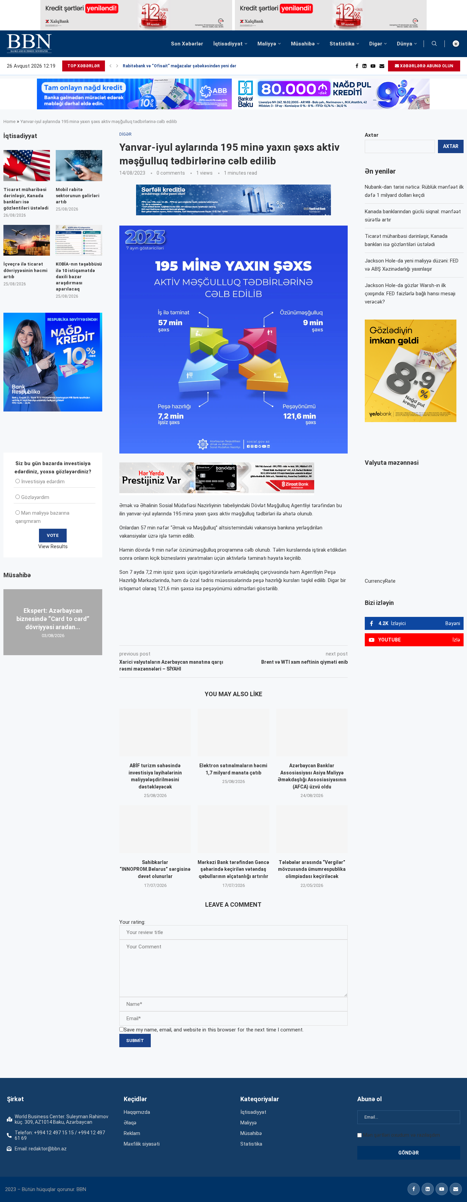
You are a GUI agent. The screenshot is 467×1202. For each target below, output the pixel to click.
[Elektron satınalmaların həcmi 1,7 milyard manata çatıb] (233, 732)
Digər (375, 44)
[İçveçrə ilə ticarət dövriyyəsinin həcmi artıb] (26, 240)
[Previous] (110, 65)
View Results (53, 546)
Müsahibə (303, 44)
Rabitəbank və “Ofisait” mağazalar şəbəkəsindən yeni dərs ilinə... (187, 66)
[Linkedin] (364, 66)
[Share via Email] (273, 635)
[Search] (434, 43)
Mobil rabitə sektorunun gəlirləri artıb (77, 195)
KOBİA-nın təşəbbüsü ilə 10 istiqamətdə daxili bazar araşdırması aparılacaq (79, 276)
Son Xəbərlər (187, 44)
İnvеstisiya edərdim (43, 481)
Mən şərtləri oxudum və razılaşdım (401, 1135)
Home (9, 121)
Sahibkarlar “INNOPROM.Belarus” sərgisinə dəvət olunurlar (155, 869)
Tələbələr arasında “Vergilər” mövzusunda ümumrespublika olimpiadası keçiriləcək (312, 869)
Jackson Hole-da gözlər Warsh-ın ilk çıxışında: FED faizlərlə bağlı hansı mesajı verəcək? (410, 293)
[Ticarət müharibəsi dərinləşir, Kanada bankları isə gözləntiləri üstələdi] (26, 165)
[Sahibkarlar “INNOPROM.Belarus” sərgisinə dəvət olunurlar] (155, 829)
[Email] (382, 66)
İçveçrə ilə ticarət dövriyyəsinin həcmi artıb (25, 270)
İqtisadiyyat (228, 44)
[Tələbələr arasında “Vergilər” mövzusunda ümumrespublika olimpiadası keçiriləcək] (312, 829)
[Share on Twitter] (195, 635)
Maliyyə (266, 44)
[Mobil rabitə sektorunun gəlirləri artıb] (79, 165)
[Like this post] (164, 635)
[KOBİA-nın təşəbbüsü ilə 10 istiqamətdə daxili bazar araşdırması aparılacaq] (79, 240)
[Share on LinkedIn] (211, 635)
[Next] (117, 65)
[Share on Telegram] (257, 635)
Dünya (404, 44)
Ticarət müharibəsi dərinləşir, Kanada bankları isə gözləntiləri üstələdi (26, 199)
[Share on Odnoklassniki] (226, 635)
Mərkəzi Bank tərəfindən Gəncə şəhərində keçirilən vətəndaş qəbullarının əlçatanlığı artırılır (233, 869)
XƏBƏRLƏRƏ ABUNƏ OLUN (426, 66)
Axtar (371, 135)
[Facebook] (357, 66)
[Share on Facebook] (180, 635)
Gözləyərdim (35, 497)
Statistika (342, 44)
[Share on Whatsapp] (241, 635)
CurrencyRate (380, 581)
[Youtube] (373, 66)
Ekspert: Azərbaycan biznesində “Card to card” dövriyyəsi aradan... (52, 619)
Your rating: (132, 922)
